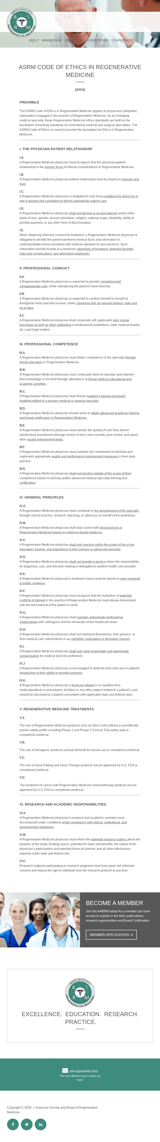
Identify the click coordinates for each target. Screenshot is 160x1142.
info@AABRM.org (84, 1071)
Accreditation (96, 40)
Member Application (109, 935)
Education (73, 40)
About (34, 40)
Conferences (122, 40)
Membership (52, 40)
